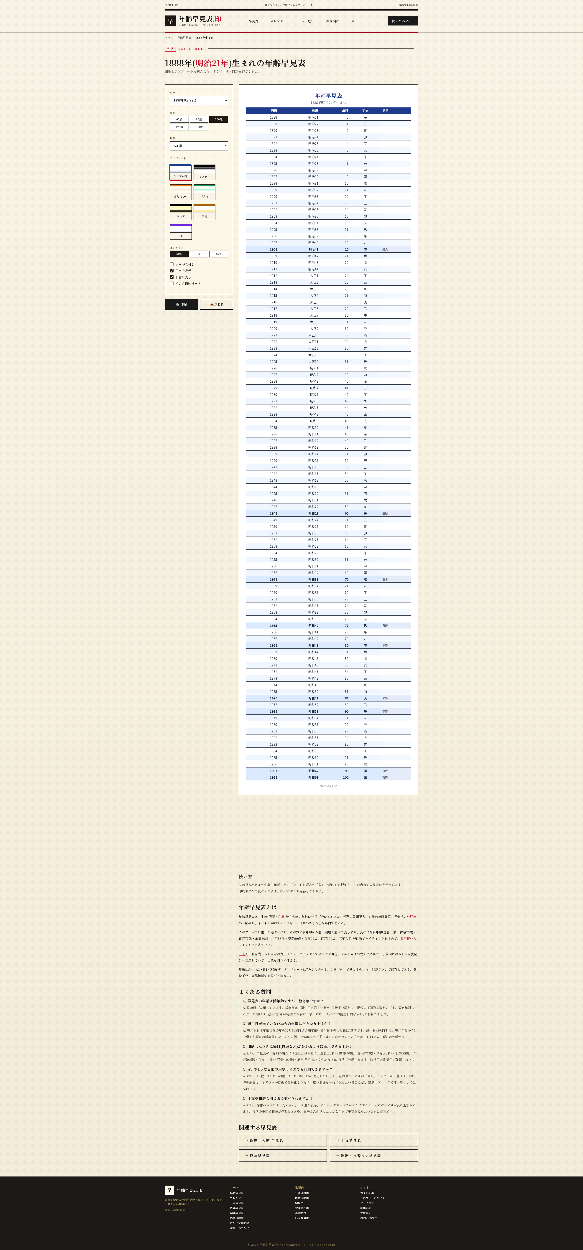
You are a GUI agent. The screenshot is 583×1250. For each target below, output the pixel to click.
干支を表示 (183, 270)
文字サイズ (177, 247)
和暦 (281, 916)
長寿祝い (406, 938)
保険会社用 (302, 1208)
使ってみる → (403, 21)
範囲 (172, 112)
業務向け (332, 21)
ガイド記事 (367, 1193)
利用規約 (365, 1208)
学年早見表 (237, 1213)
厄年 (413, 916)
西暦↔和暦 (237, 1218)
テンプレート (178, 158)
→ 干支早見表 (348, 1140)
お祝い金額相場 (239, 1223)
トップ (169, 37)
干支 (242, 954)
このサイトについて (372, 1198)
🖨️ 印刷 (181, 304)
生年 (172, 92)
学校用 (299, 1203)
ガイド (356, 21)
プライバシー (368, 1203)
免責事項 (365, 1213)
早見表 (253, 21)
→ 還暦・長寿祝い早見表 (358, 1155)
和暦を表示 (183, 277)
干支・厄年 (306, 21)
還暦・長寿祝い (239, 1228)
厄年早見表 (237, 1208)
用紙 (172, 138)
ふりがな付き (184, 264)
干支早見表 (237, 1203)
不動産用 (300, 1213)
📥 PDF (216, 304)
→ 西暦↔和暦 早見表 (264, 1140)
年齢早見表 (184, 37)
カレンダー (278, 21)
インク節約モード (188, 283)
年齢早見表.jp (179, 1210)
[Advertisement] (199, 385)
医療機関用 (302, 1198)
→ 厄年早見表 (257, 1155)
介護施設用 (302, 1193)
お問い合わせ (368, 1218)
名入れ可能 (302, 1218)
